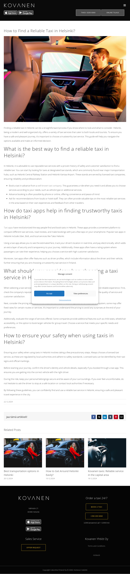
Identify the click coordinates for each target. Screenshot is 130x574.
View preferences (81, 293)
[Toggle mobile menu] (125, 5)
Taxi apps (8, 227)
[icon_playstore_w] (33, 527)
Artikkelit (96, 555)
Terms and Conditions (96, 546)
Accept (49, 293)
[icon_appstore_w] (33, 520)
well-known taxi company (50, 185)
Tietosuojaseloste (65, 300)
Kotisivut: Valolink (80, 570)
